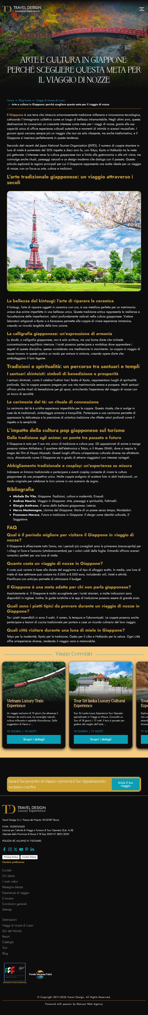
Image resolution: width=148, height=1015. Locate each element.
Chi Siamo (8, 876)
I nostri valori (10, 881)
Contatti (6, 870)
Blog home (25, 100)
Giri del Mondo (12, 931)
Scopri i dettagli (34, 739)
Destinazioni (9, 919)
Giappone (16, 115)
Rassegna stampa (12, 887)
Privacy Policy (11, 857)
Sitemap (7, 909)
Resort (6, 936)
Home (10, 100)
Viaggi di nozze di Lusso (17, 925)
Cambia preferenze (13, 862)
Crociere (7, 898)
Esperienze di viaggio (15, 893)
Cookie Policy (29, 857)
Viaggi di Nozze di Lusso (50, 100)
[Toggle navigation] (142, 9)
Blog (5, 953)
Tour (5, 947)
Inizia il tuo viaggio (125, 784)
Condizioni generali (14, 904)
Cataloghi (8, 942)
